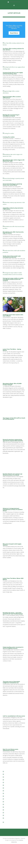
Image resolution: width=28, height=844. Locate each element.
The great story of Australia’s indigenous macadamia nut (11, 682)
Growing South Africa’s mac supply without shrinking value (13, 73)
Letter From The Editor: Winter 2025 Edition (13, 579)
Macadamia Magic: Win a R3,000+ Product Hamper (12, 384)
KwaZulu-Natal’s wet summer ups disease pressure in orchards (12, 474)
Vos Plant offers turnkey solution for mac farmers (14, 27)
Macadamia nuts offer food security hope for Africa (13, 232)
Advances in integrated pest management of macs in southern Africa (13, 509)
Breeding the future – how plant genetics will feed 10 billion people (13, 613)
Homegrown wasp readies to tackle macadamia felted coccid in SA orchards (13, 279)
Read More (14, 33)
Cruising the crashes (9, 137)
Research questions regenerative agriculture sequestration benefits (13, 440)
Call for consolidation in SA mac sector (14, 716)
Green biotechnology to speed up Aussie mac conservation (12, 184)
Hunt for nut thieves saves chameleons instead (10, 749)
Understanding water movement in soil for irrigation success (13, 647)
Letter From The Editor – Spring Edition (12, 349)
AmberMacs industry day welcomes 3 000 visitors (13, 208)
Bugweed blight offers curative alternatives (12, 97)
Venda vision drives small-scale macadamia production (12, 256)
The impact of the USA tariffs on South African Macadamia (14, 418)
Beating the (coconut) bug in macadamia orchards (11, 115)
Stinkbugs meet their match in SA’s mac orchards (13, 315)
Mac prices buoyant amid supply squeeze (12, 544)
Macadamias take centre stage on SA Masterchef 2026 (13, 160)
